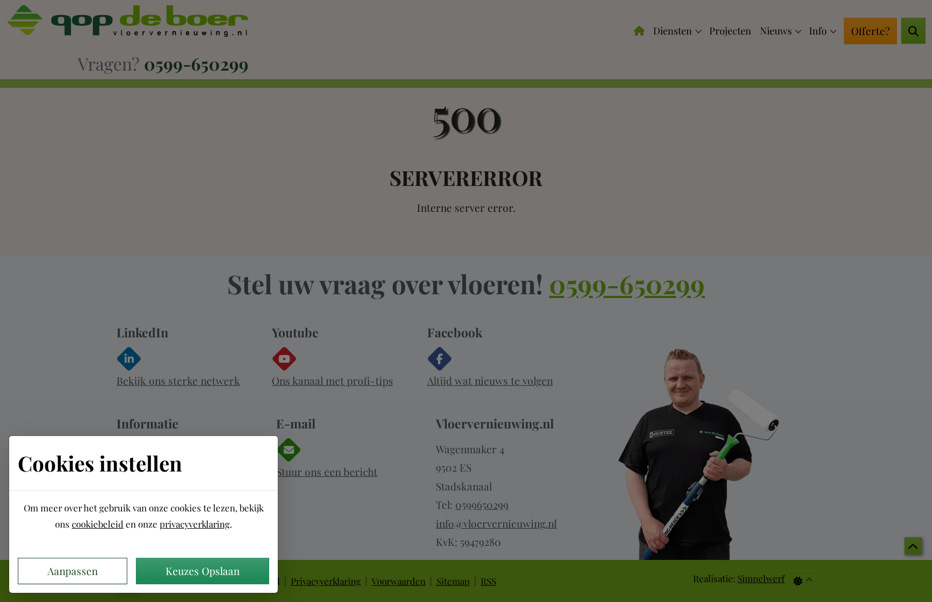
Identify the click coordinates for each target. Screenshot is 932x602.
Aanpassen (72, 571)
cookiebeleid (98, 524)
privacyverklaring (195, 524)
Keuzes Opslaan (202, 571)
